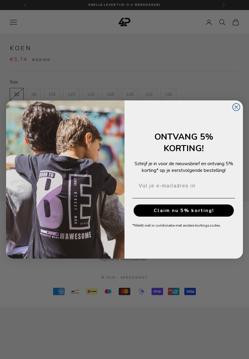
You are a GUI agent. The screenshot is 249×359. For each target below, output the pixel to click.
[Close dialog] (236, 107)
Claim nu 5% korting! (184, 210)
